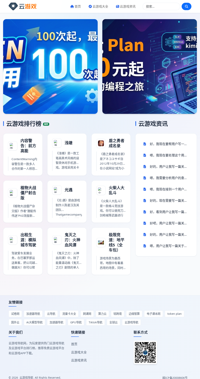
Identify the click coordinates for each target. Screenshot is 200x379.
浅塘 (68, 142)
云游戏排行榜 (27, 123)
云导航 (51, 314)
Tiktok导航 (95, 322)
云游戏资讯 (128, 6)
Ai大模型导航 (34, 322)
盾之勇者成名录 (116, 143)
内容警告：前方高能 (28, 145)
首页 (78, 6)
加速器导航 (33, 314)
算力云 (102, 314)
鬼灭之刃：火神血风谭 (72, 240)
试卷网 (15, 314)
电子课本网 (153, 314)
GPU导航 (76, 322)
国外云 (15, 322)
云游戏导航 (131, 322)
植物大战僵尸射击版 (28, 193)
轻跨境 (117, 314)
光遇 (68, 190)
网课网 (87, 314)
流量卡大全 (69, 314)
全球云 (113, 322)
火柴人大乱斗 (116, 190)
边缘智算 (134, 314)
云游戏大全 (100, 6)
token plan (174, 314)
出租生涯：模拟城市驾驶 (28, 240)
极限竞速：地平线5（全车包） (116, 242)
